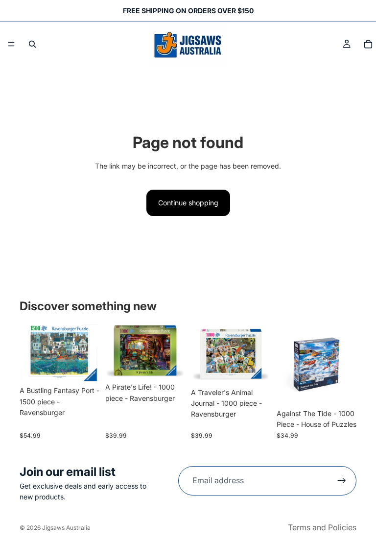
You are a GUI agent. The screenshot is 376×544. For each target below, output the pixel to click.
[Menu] (11, 44)
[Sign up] (341, 480)
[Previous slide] (116, 351)
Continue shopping (188, 202)
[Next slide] (174, 351)
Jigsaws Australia (66, 527)
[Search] (32, 44)
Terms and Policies (322, 527)
